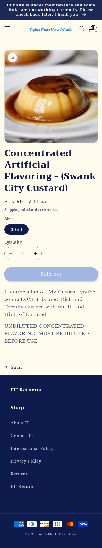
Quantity (13, 242)
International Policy (32, 448)
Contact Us (22, 435)
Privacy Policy (25, 461)
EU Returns (23, 486)
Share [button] (17, 367)
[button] (7, 29)
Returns (19, 473)
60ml (16, 229)
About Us (20, 422)
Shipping (12, 210)
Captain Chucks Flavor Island (57, 534)
